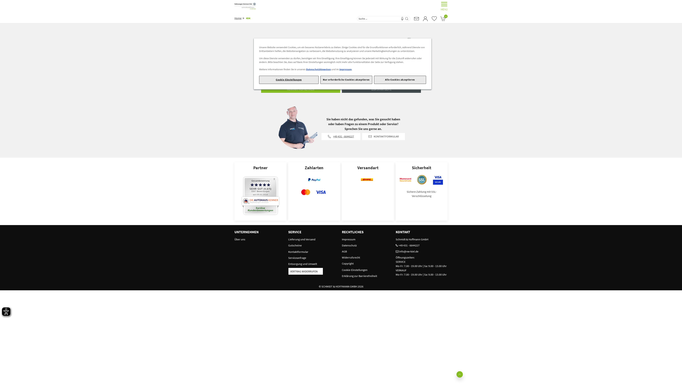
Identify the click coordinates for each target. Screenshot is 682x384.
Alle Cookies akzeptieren (400, 79)
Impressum (345, 69)
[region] (342, 63)
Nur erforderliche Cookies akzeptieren (346, 79)
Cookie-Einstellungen (289, 79)
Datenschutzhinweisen (318, 69)
